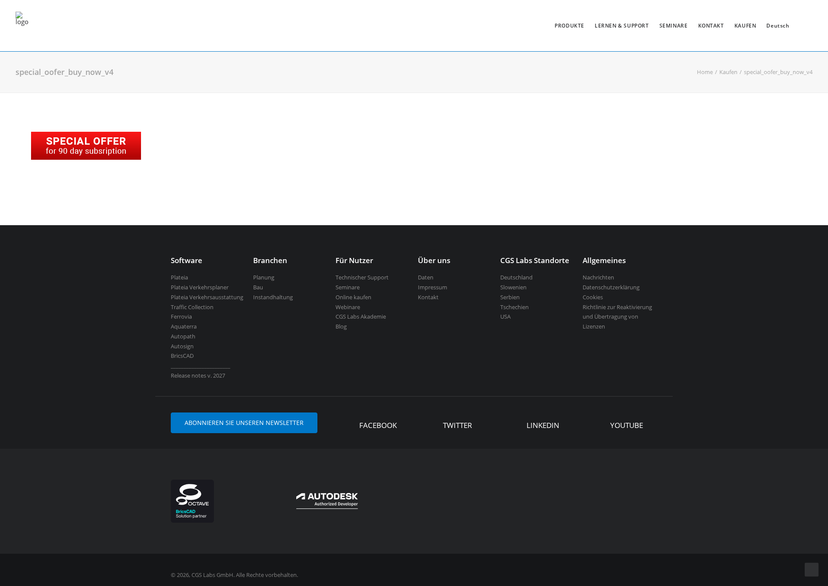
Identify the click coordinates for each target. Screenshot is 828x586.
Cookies (593, 297)
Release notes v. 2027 (198, 375)
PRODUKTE (569, 25)
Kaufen (728, 72)
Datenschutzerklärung (611, 287)
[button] (346, 426)
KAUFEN (745, 25)
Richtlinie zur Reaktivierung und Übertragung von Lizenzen (617, 317)
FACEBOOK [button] (378, 425)
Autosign (182, 346)
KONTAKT (711, 25)
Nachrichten (598, 277)
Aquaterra (184, 326)
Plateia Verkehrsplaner (200, 287)
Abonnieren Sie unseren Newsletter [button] (244, 423)
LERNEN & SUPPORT (622, 25)
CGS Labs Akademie (361, 316)
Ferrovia (181, 316)
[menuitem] (569, 25)
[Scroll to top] (812, 568)
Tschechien (514, 307)
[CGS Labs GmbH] (22, 26)
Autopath (183, 336)
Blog (341, 326)
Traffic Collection (192, 307)
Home (705, 72)
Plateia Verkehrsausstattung (207, 297)
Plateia (179, 277)
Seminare (348, 287)
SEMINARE (673, 25)
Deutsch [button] (777, 25)
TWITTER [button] (457, 425)
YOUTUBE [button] (626, 425)
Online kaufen (353, 297)
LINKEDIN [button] (543, 425)
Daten (425, 277)
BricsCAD (182, 356)
